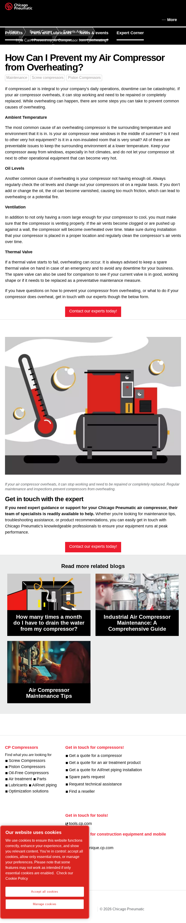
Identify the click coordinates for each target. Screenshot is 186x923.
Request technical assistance (95, 784)
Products (14, 33)
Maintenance (16, 78)
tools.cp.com (80, 823)
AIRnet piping (44, 785)
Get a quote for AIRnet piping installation (105, 770)
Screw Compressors (27, 760)
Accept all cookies (44, 891)
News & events (94, 33)
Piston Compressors (84, 78)
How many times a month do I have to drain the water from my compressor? (48, 623)
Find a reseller (82, 791)
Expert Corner (130, 33)
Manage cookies (44, 904)
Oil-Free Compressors (29, 773)
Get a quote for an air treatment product (105, 762)
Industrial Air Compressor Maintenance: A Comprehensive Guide (137, 623)
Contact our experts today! (93, 311)
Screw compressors (48, 78)
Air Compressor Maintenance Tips (49, 693)
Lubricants (18, 785)
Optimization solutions (29, 791)
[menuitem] (18, 32)
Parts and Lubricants (51, 33)
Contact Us (16, 46)
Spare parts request (87, 777)
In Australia (46, 46)
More (172, 19)
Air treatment (20, 779)
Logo (24, 8)
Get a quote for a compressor (95, 755)
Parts (41, 779)
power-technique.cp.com (91, 848)
